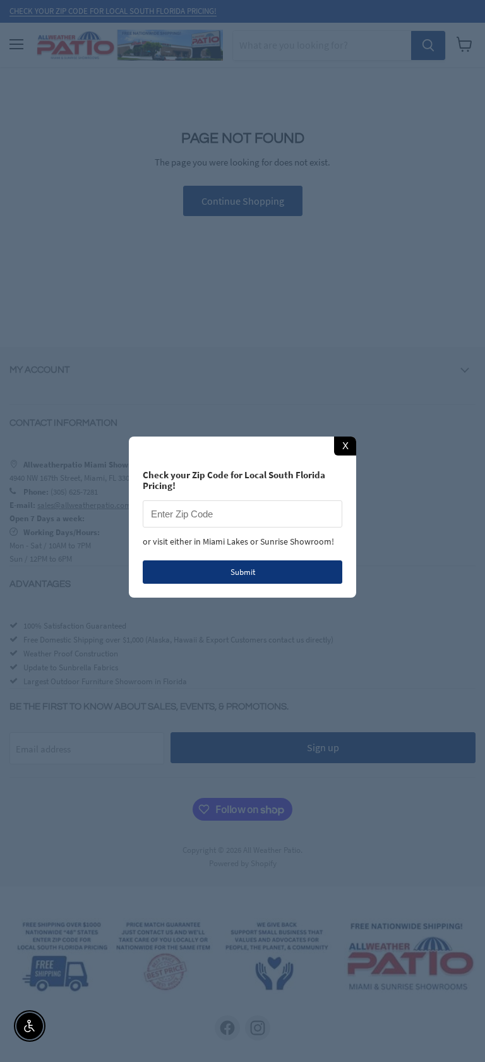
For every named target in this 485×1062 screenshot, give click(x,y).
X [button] (345, 445)
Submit (243, 572)
